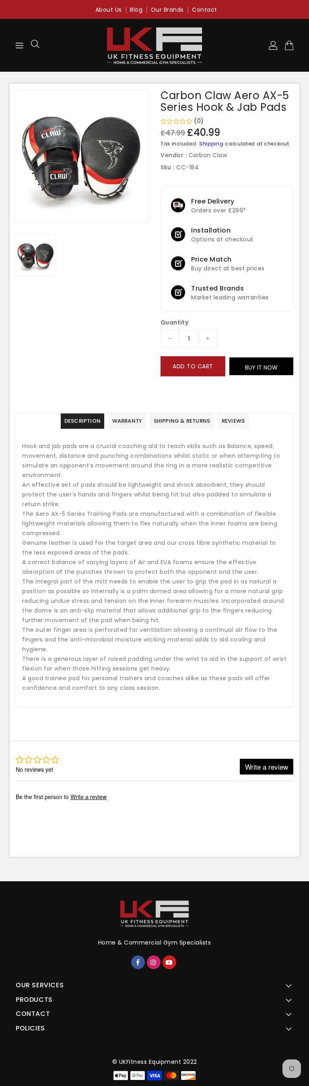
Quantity (174, 322)
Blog (136, 10)
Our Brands (167, 10)
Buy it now (261, 367)
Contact (204, 10)
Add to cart (193, 366)
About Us (108, 10)
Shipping (211, 143)
